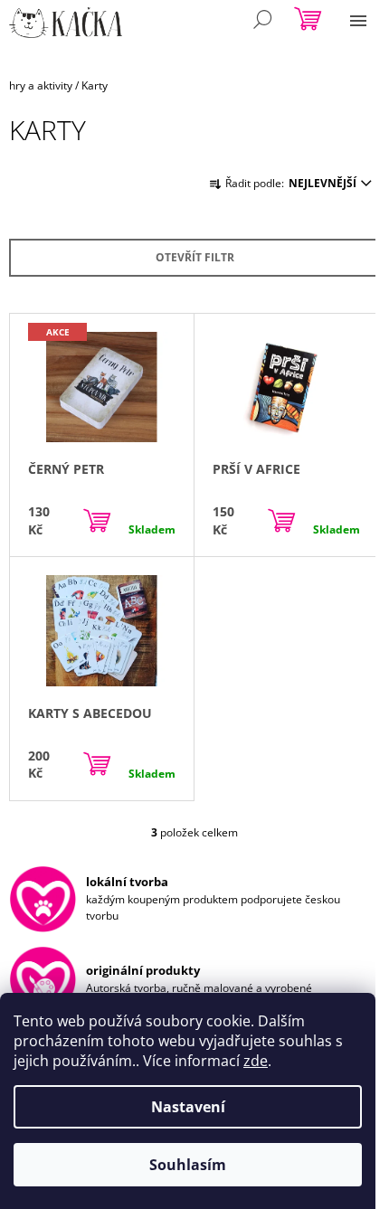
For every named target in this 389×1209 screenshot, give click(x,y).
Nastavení (188, 1107)
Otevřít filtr (195, 257)
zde (255, 1061)
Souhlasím (187, 1165)
